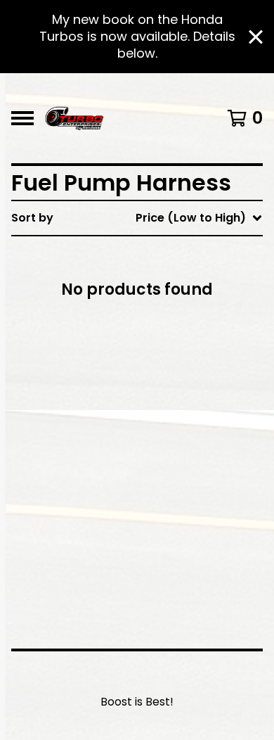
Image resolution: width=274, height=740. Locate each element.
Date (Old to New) (170, 389)
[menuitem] (137, 218)
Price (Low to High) (173, 412)
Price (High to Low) (173, 434)
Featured (144, 254)
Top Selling (149, 299)
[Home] (74, 118)
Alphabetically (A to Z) (183, 322)
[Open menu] (22, 118)
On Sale (140, 277)
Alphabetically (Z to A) (183, 344)
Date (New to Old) (170, 367)
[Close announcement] (256, 37)
